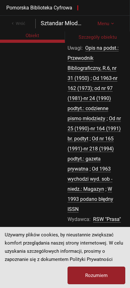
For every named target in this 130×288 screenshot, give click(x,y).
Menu (103, 23)
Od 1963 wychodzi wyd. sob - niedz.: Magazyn (90, 179)
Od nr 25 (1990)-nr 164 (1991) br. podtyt (94, 129)
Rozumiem (96, 275)
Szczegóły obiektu (98, 37)
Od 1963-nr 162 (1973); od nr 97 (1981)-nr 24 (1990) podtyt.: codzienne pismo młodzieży (92, 98)
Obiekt (32, 35)
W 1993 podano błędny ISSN (90, 199)
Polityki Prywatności (91, 259)
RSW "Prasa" (107, 219)
